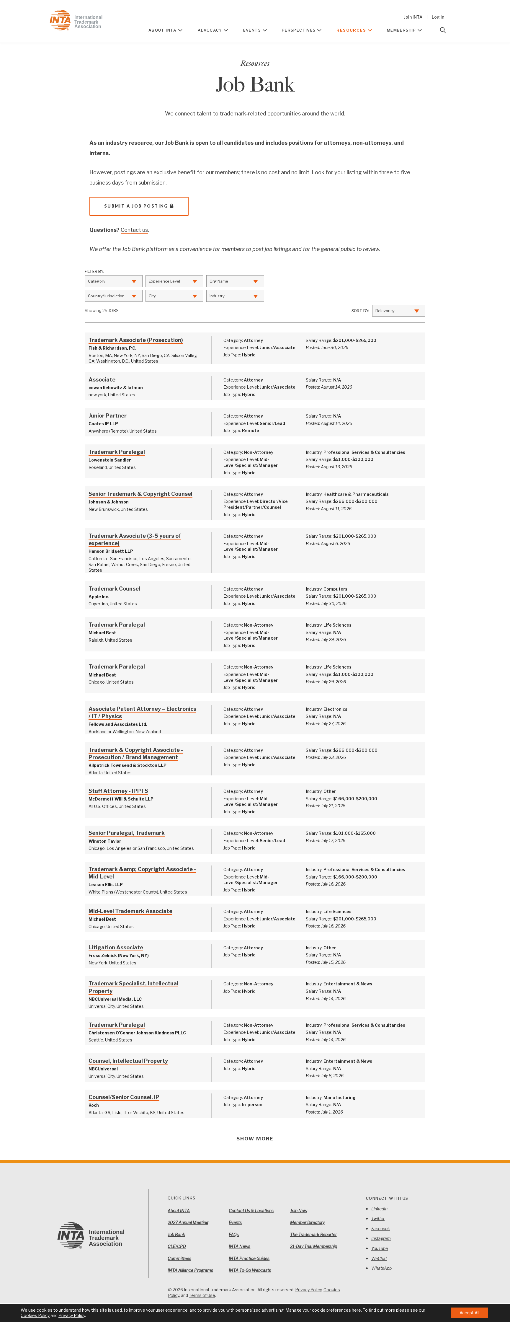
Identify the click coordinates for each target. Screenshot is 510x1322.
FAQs (234, 1234)
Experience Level (164, 281)
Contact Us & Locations (251, 1210)
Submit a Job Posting (136, 205)
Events (252, 30)
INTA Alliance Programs (190, 1270)
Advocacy (210, 30)
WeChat (379, 1258)
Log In (438, 16)
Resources (351, 30)
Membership (401, 30)
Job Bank (176, 1234)
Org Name (219, 281)
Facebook (380, 1228)
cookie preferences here (336, 1310)
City (152, 296)
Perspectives (299, 30)
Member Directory (307, 1222)
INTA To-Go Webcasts (250, 1270)
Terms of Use (202, 1295)
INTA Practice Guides (249, 1258)
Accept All (469, 1312)
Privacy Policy (308, 1289)
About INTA (162, 30)
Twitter (378, 1218)
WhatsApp (381, 1268)
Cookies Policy (35, 1315)
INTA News (239, 1246)
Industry (217, 296)
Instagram (381, 1238)
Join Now (298, 1210)
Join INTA (413, 16)
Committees (179, 1258)
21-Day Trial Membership (313, 1246)
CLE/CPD (177, 1246)
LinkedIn (379, 1208)
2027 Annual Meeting (188, 1222)
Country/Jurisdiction (106, 296)
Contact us (134, 230)
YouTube (379, 1248)
